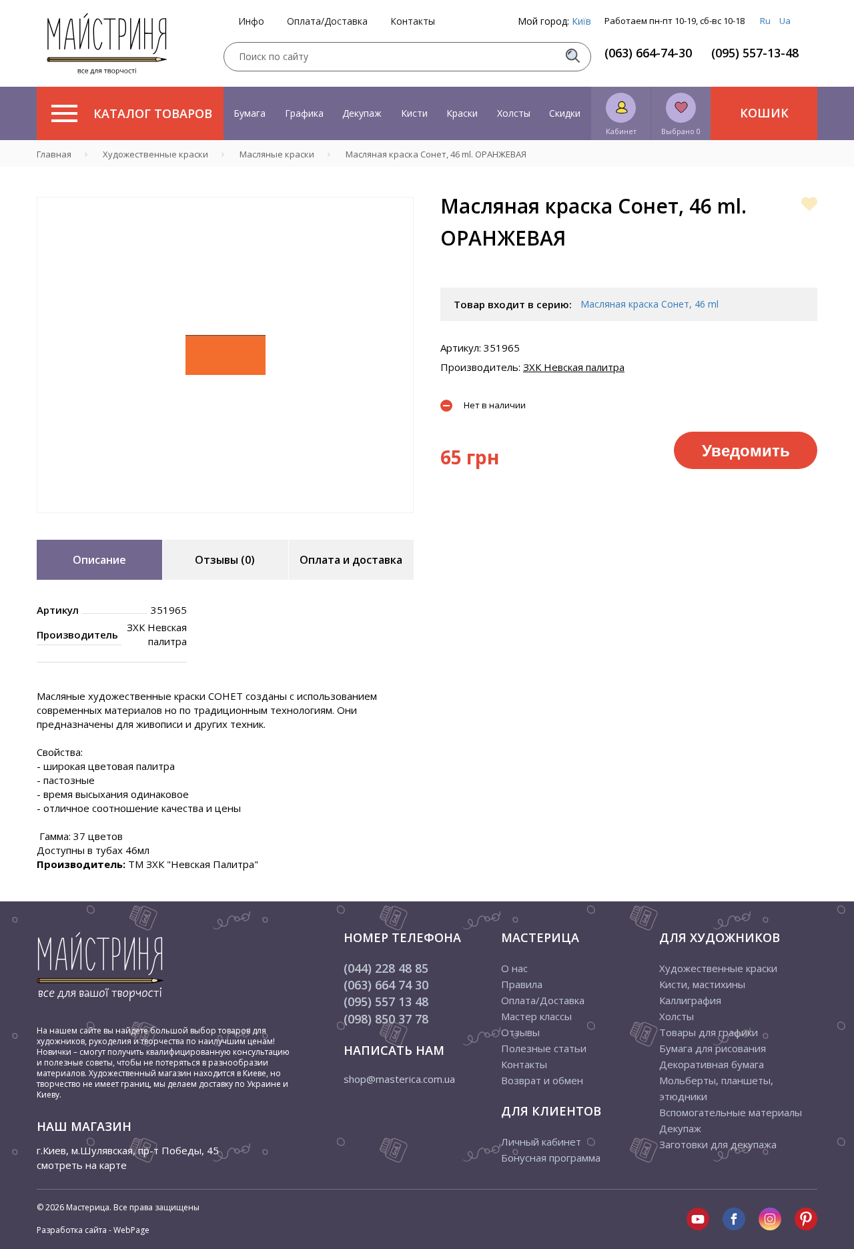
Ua (785, 21)
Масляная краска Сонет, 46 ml (649, 304)
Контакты (412, 21)
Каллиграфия (690, 1000)
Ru (765, 21)
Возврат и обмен (542, 1080)
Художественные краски (718, 968)
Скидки (564, 113)
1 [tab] (225, 522)
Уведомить (746, 449)
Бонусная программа (550, 1157)
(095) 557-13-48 (755, 53)
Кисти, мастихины (702, 984)
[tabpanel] (225, 354)
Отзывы (520, 1032)
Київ (581, 21)
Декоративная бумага (711, 1064)
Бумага (250, 113)
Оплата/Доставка (327, 21)
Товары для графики (708, 1032)
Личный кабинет (541, 1141)
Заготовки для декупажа (718, 1144)
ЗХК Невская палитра (573, 367)
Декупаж (362, 113)
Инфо (251, 21)
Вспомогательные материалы (730, 1112)
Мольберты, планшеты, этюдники (716, 1088)
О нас (514, 968)
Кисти (414, 113)
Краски (462, 113)
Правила (521, 984)
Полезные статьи (543, 1048)
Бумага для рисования (712, 1048)
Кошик (764, 113)
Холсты (513, 113)
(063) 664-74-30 (648, 53)
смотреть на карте (82, 1165)
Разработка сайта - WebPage (93, 1230)
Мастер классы (536, 1016)
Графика (304, 113)
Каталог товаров (152, 113)
